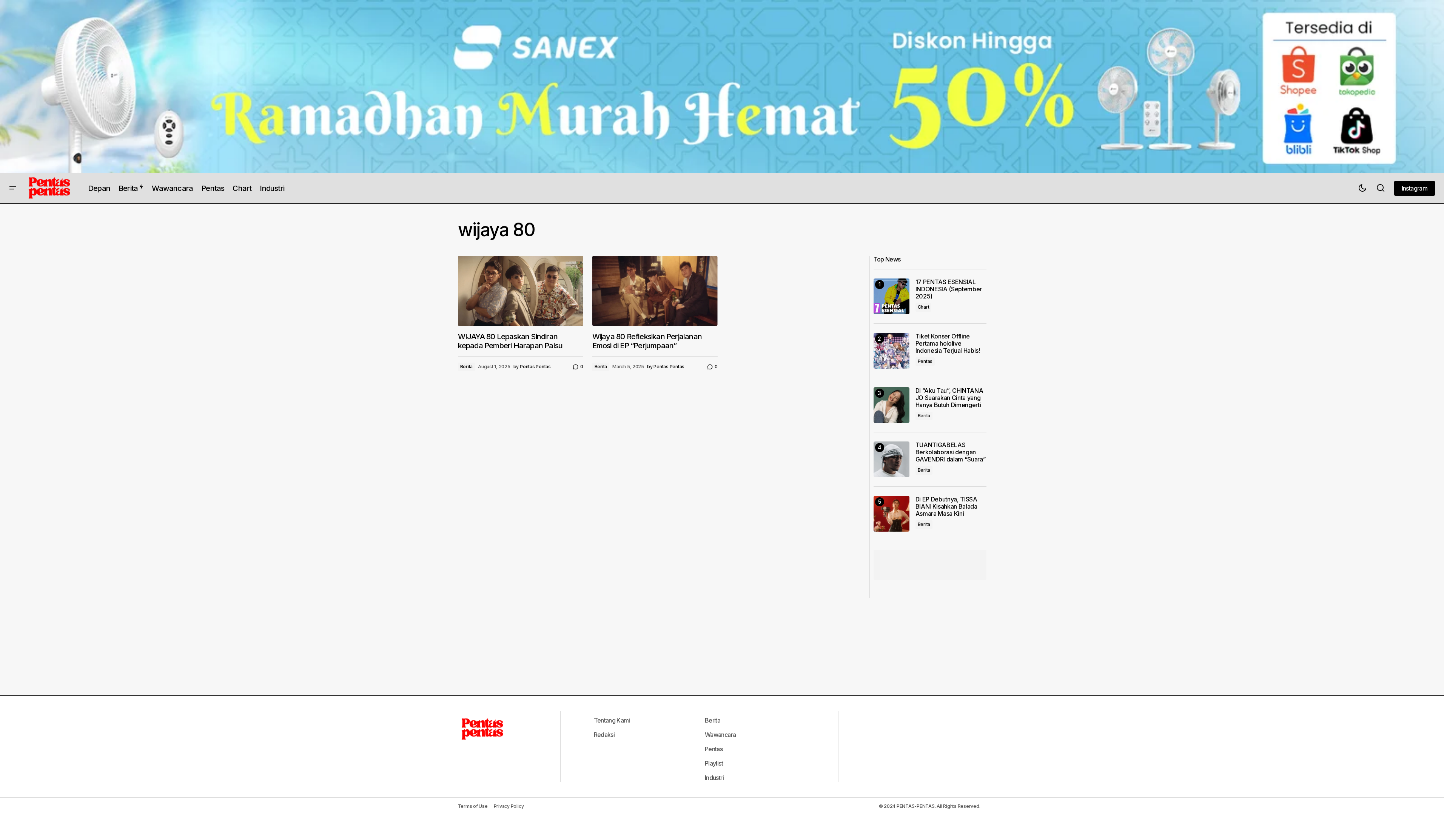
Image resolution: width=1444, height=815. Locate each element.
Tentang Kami (612, 720)
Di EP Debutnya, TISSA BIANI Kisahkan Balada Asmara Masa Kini (946, 506)
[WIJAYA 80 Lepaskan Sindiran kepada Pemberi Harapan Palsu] (520, 291)
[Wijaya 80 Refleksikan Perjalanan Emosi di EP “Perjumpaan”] (655, 291)
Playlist (714, 763)
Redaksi (604, 734)
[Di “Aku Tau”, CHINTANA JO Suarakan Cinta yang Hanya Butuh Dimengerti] (891, 405)
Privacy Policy (509, 806)
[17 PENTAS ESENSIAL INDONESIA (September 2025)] (891, 296)
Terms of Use (473, 806)
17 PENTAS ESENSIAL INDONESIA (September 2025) (948, 289)
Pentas (925, 361)
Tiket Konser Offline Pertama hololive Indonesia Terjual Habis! (947, 343)
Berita (466, 366)
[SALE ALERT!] (722, 86)
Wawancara (720, 734)
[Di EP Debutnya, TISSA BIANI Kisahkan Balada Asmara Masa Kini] (891, 514)
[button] (13, 188)
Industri (714, 777)
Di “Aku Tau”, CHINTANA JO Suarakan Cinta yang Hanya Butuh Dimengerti (949, 398)
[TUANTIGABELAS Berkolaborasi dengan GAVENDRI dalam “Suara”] (891, 459)
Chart (923, 307)
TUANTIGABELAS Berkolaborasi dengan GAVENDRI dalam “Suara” (950, 452)
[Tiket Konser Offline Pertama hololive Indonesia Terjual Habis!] (891, 351)
